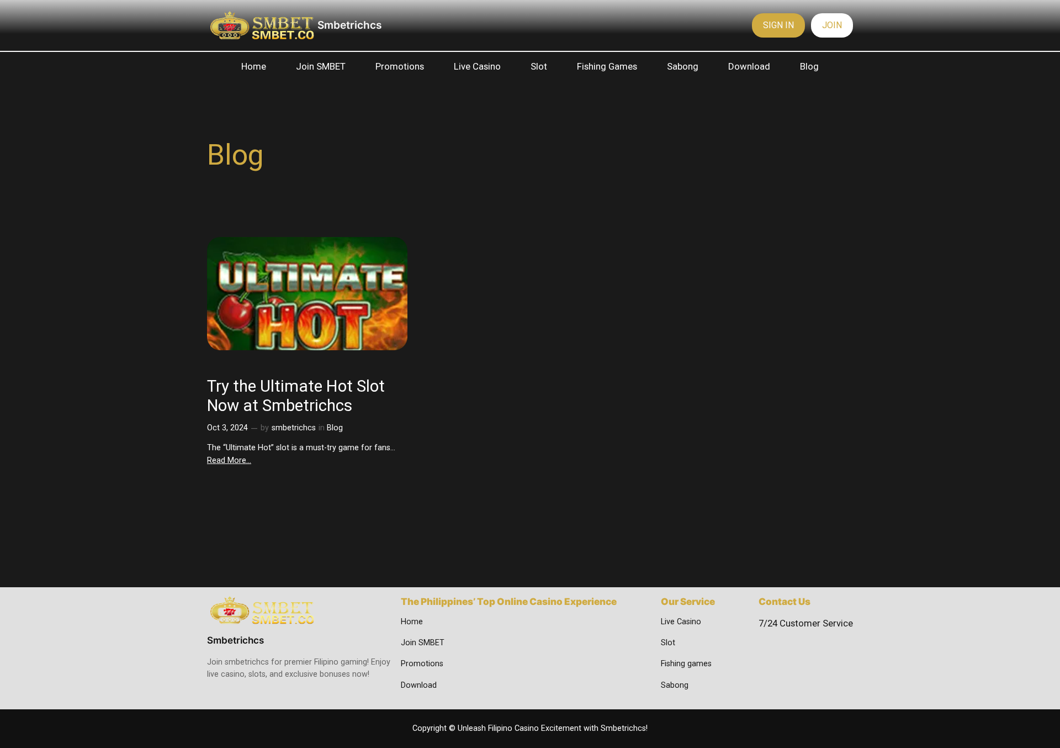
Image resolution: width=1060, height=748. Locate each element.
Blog (335, 428)
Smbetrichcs (349, 24)
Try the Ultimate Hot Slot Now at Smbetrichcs (296, 396)
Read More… (229, 460)
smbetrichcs (294, 428)
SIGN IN (778, 25)
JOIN (832, 25)
